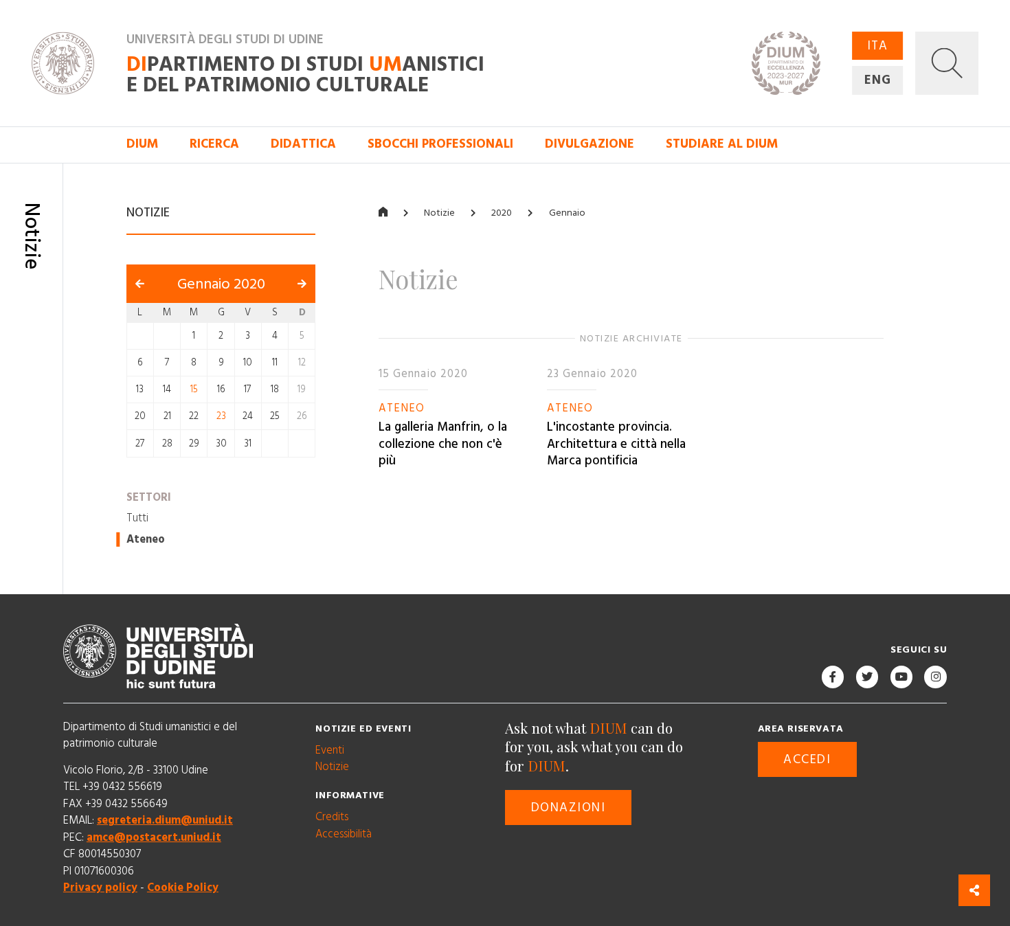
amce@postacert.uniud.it (154, 837)
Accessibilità (343, 834)
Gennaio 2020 (221, 284)
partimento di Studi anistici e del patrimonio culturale (305, 74)
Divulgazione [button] (589, 144)
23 (221, 416)
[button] (946, 63)
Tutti (137, 518)
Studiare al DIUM (722, 144)
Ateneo (145, 539)
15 (194, 389)
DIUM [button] (142, 144)
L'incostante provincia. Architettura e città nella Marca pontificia (616, 443)
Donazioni (568, 807)
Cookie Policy (182, 887)
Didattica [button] (303, 144)
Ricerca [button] (214, 144)
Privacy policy (100, 887)
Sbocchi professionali (440, 144)
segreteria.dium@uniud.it (165, 820)
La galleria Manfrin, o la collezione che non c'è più (443, 443)
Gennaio (567, 213)
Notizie (439, 213)
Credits (331, 816)
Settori (148, 496)
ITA (877, 45)
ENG (877, 80)
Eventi (329, 750)
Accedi (807, 759)
